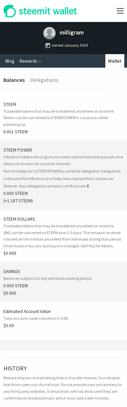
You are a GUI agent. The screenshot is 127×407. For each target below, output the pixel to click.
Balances (14, 79)
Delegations (44, 79)
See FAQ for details (97, 245)
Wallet (115, 61)
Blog (9, 61)
